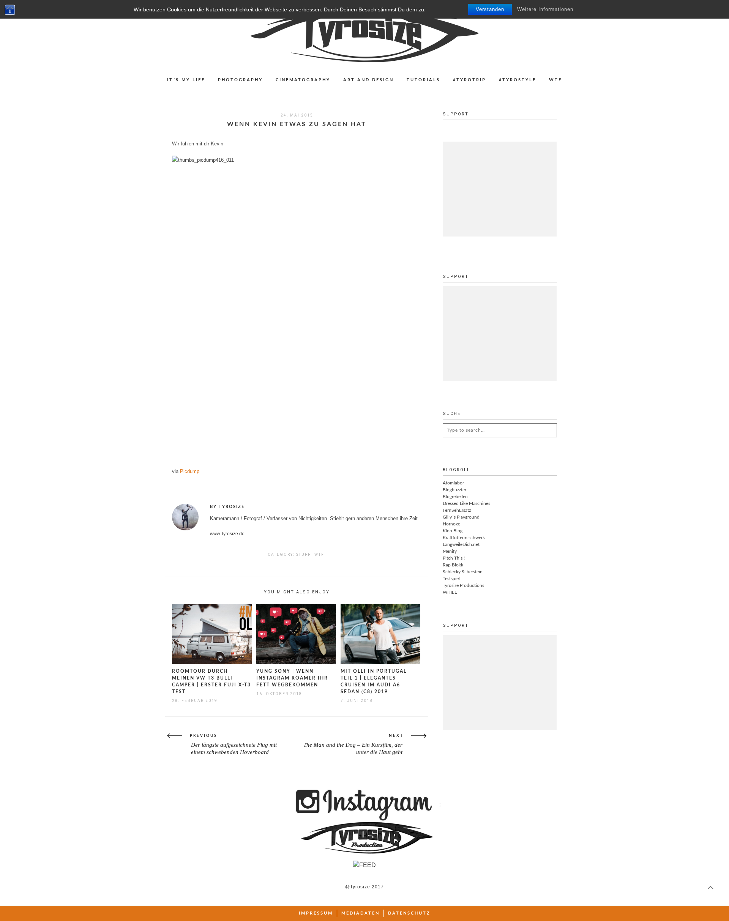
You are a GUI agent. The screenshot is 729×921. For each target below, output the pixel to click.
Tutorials (423, 80)
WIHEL (450, 592)
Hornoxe (451, 524)
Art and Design (368, 80)
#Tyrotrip (469, 80)
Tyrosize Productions (463, 585)
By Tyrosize (227, 507)
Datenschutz (409, 913)
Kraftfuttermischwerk (464, 537)
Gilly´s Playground (461, 517)
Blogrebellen (455, 496)
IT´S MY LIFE (186, 80)
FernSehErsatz (457, 510)
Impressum (316, 913)
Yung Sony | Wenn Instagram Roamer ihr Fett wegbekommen (292, 678)
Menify (450, 551)
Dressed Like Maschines (466, 503)
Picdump (189, 471)
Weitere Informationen (545, 9)
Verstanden (490, 9)
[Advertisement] (500, 189)
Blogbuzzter (454, 489)
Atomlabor (453, 483)
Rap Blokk (453, 565)
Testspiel (451, 578)
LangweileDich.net (461, 544)
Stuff (303, 554)
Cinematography (303, 80)
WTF (555, 80)
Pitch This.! (454, 558)
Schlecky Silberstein (463, 571)
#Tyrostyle (517, 80)
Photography (240, 80)
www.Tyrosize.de (227, 533)
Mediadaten (360, 913)
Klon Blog (452, 530)
